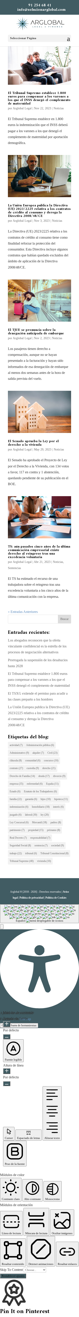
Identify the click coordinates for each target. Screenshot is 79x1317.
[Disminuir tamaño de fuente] (6, 1036)
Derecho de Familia (22, 776)
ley (45, 814)
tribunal (31, 853)
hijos (46, 799)
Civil (52, 752)
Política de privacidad (32, 897)
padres (55, 822)
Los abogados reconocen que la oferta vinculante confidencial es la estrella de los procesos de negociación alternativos (37, 646)
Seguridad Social (20, 845)
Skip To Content (12, 1270)
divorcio (59, 776)
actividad (16, 745)
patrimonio (17, 830)
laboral (31, 814)
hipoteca (61, 799)
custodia (33, 768)
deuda (44, 776)
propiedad (35, 830)
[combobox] (39, 913)
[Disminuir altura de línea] (6, 1083)
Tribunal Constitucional (54, 853)
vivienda (44, 861)
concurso (51, 760)
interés (58, 806)
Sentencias (14, 568)
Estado (15, 791)
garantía (31, 799)
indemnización (19, 806)
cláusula (16, 760)
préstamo (53, 830)
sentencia (41, 845)
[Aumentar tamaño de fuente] (6, 1024)
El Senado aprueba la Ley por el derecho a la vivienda (33, 443)
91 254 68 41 (39, 5)
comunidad (32, 760)
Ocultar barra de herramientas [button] (19, 1025)
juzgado (16, 814)
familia (16, 799)
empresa (16, 783)
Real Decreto (18, 837)
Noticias (59, 108)
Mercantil (39, 822)
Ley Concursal (19, 822)
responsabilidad (40, 837)
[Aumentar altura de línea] (6, 1071)
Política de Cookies (55, 897)
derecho (49, 768)
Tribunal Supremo (22, 861)
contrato (16, 768)
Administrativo (19, 752)
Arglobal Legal (22, 108)
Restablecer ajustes (13, 1275)
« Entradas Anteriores (23, 612)
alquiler (38, 752)
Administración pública (40, 745)
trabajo (16, 853)
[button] (2, 926)
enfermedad (35, 783)
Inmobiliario (41, 806)
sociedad (57, 845)
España (52, 783)
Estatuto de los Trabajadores (40, 791)
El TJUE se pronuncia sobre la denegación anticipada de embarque (36, 332)
